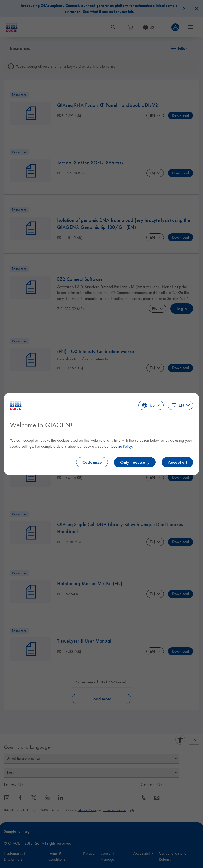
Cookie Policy (121, 446)
